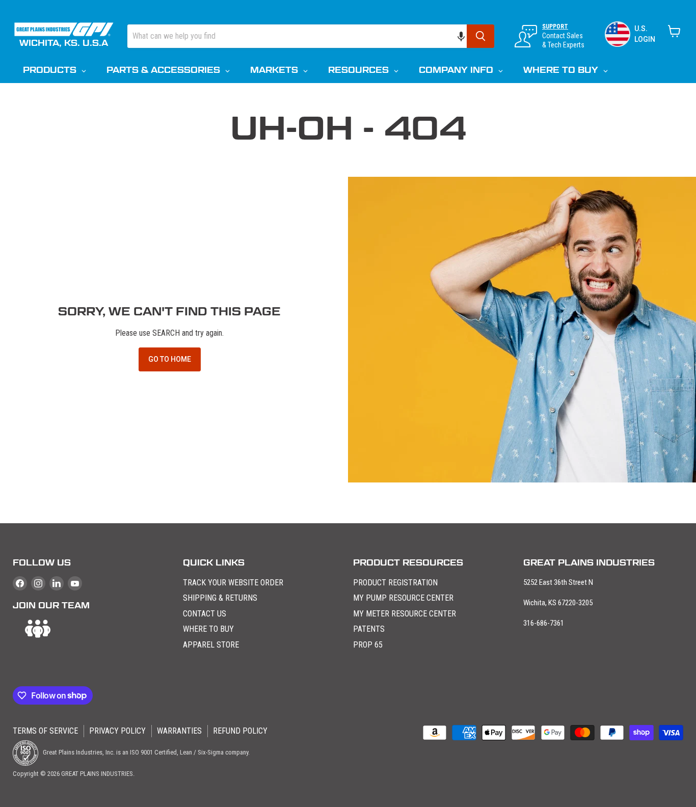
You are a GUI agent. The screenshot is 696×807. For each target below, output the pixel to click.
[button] (466, 36)
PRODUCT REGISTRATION (395, 582)
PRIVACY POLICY (117, 731)
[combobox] (297, 36)
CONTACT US (204, 613)
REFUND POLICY (240, 731)
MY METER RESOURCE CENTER (404, 613)
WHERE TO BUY (208, 629)
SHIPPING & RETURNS (220, 598)
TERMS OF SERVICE (45, 731)
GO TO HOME (169, 359)
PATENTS (369, 629)
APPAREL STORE (211, 645)
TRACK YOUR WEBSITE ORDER (233, 582)
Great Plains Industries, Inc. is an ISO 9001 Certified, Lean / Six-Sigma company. (145, 752)
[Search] (480, 36)
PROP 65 (368, 645)
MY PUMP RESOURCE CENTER (403, 598)
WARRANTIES (179, 731)
